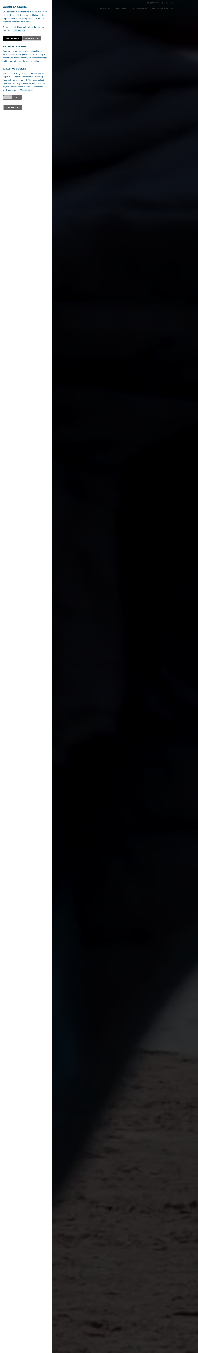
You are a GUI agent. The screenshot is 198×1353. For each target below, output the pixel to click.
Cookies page (19, 30)
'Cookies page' (26, 90)
